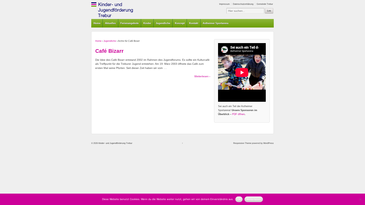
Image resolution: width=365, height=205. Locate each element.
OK (239, 199)
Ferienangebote (129, 23)
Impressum (224, 4)
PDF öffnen (238, 114)
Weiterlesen (253, 199)
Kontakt (193, 23)
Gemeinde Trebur (265, 4)
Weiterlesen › (202, 76)
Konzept (180, 23)
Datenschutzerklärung (243, 4)
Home (97, 23)
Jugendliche (163, 23)
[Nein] (360, 199)
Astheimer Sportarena (215, 23)
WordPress (268, 143)
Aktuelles (110, 23)
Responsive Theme (242, 143)
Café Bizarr (109, 51)
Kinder (147, 23)
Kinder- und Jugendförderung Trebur (115, 143)
